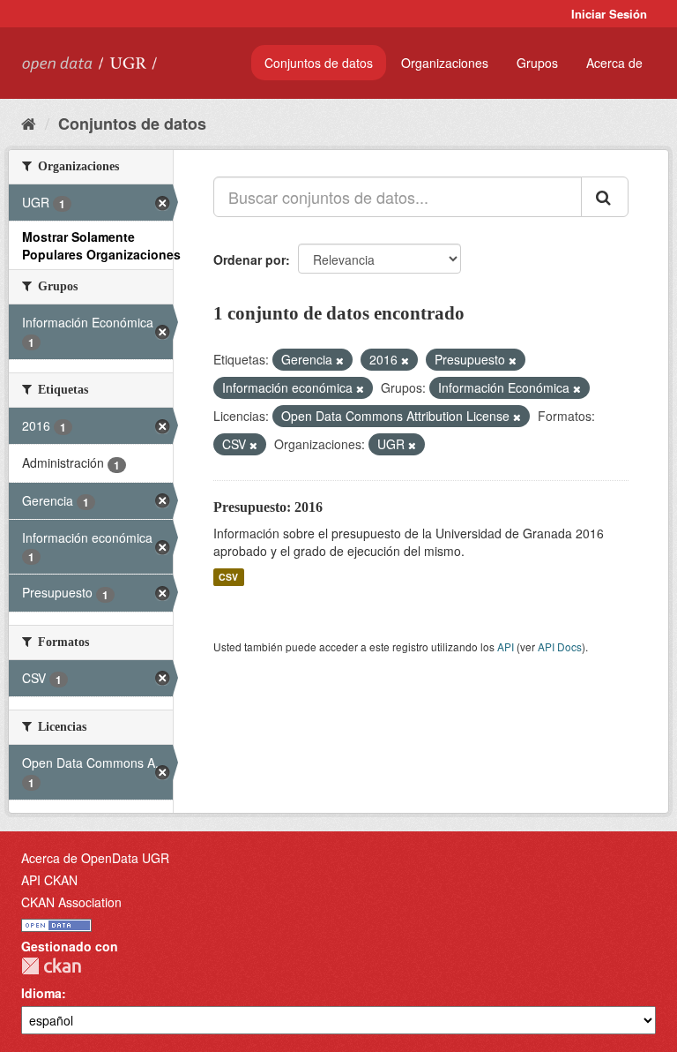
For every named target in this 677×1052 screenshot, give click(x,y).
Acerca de (614, 62)
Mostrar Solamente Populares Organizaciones (101, 245)
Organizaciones (444, 62)
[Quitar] (340, 360)
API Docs (560, 646)
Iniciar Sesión (609, 13)
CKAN (51, 966)
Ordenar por (249, 259)
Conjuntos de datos (318, 62)
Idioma (41, 993)
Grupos (537, 62)
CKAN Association (71, 902)
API (505, 646)
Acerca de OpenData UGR (95, 858)
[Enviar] (605, 197)
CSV (228, 576)
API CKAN (49, 880)
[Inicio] (28, 122)
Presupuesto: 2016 (268, 507)
